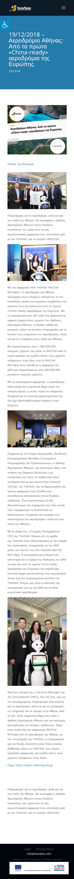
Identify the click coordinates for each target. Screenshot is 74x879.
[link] (5, 25)
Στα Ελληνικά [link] (25, 164)
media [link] (11, 164)
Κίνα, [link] (32, 360)
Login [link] (27, 849)
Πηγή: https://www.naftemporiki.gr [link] (30, 765)
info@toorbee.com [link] (39, 854)
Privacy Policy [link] (45, 849)
